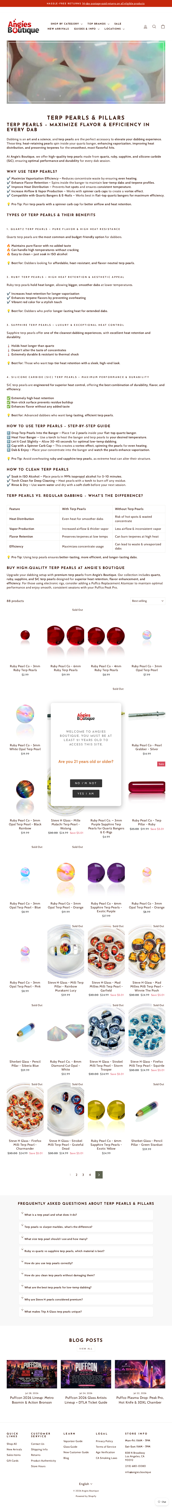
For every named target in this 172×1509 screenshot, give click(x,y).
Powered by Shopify (86, 1496)
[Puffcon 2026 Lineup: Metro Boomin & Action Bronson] (32, 1374)
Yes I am (86, 793)
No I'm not (86, 783)
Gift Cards (12, 1460)
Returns (35, 1455)
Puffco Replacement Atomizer (112, 583)
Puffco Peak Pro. (106, 587)
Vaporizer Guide (73, 1441)
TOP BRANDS (97, 24)
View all (86, 1348)
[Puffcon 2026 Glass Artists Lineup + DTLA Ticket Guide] (86, 1374)
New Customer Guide (76, 1452)
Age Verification (105, 1452)
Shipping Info (39, 1449)
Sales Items (14, 1455)
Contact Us (37, 1443)
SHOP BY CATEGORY (65, 24)
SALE (117, 24)
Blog (66, 1458)
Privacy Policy (104, 1441)
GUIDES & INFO (85, 29)
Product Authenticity (43, 1460)
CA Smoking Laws (106, 1458)
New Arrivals (14, 1449)
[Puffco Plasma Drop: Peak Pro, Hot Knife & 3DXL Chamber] (140, 1374)
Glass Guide (70, 1446)
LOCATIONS (113, 29)
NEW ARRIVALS (58, 29)
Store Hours (38, 1466)
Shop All (12, 1443)
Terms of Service (106, 1446)
